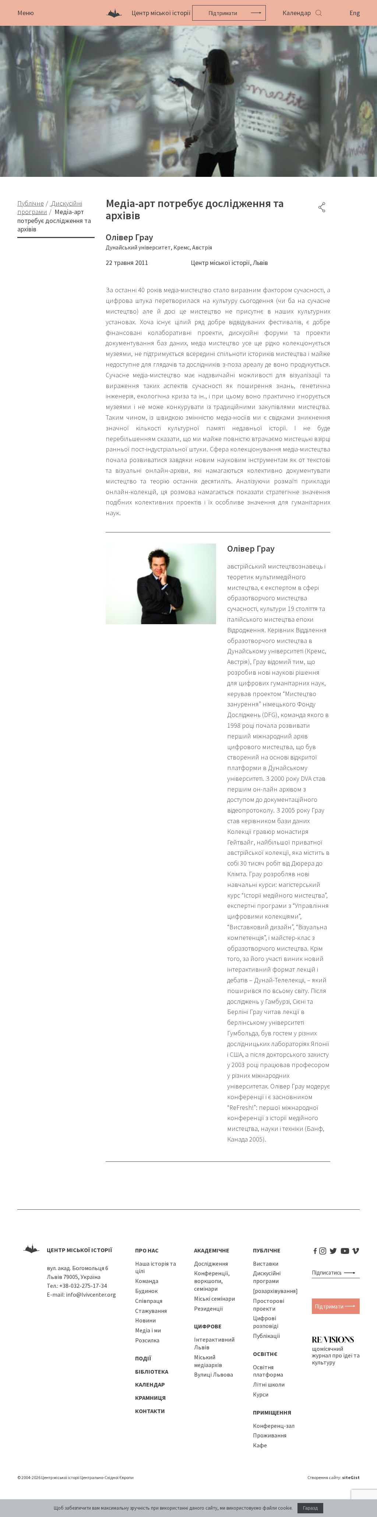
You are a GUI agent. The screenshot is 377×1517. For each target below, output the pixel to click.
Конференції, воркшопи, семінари (212, 1280)
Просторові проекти (268, 1304)
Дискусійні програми (267, 1276)
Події (143, 1358)
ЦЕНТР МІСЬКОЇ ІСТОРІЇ (79, 1250)
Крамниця (150, 1397)
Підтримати (222, 13)
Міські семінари (214, 1298)
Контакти (150, 1411)
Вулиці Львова (213, 1374)
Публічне (267, 1250)
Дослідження (211, 1263)
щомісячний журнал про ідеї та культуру (336, 1355)
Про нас (147, 1250)
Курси (260, 1394)
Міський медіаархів (208, 1361)
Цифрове (208, 1326)
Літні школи (269, 1384)
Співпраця (148, 1300)
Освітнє (265, 1353)
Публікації (266, 1335)
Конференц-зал (274, 1425)
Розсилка (147, 1340)
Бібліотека (151, 1371)
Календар (296, 12)
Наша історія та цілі (155, 1267)
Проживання (269, 1435)
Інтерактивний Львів (214, 1343)
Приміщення (272, 1412)
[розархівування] (275, 1290)
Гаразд (310, 1508)
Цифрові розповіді (265, 1321)
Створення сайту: (333, 1477)
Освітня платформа (268, 1370)
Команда (146, 1280)
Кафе (260, 1445)
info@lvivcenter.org (91, 1294)
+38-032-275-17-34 (83, 1285)
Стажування (151, 1310)
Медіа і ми (148, 1330)
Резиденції (208, 1308)
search (351, 1272)
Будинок (146, 1290)
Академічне (211, 1250)
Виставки (265, 1263)
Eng (354, 12)
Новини (145, 1320)
